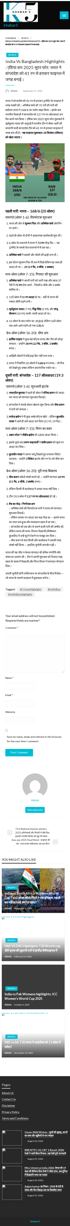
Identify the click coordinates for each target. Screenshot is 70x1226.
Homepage (10, 38)
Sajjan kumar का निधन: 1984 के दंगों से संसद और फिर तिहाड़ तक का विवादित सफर (44, 1188)
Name (9, 677)
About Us (8, 1093)
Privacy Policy (10, 1112)
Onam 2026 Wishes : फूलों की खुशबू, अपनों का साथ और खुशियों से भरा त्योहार (46, 1134)
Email (9, 694)
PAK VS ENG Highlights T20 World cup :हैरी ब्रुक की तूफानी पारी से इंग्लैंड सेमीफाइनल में (32, 948)
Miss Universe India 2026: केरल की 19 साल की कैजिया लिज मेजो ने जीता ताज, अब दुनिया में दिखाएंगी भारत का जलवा (46, 1171)
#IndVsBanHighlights (20, 594)
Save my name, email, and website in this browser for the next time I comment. (34, 739)
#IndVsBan (54, 589)
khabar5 (11, 25)
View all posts (35, 809)
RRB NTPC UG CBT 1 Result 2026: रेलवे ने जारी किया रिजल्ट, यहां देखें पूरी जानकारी (45, 1151)
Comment (11, 627)
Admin (14, 90)
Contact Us (9, 1099)
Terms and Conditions (15, 1118)
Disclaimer (8, 1105)
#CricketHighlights (30, 589)
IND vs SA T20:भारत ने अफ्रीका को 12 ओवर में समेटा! (32, 1044)
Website (10, 711)
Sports (25, 38)
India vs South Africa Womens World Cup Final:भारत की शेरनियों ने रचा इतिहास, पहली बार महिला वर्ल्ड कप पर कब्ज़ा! (32, 897)
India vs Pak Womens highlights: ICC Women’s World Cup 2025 (30, 996)
